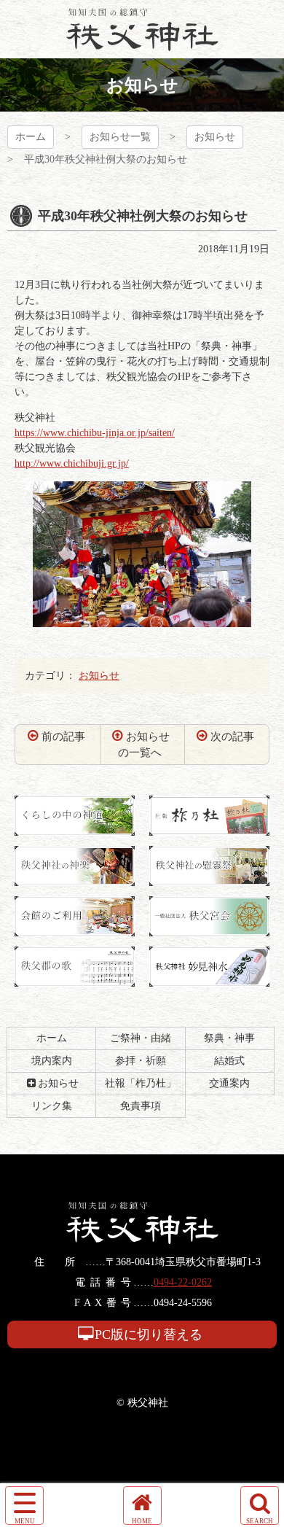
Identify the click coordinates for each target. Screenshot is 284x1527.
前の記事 (63, 736)
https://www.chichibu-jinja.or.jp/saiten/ (95, 432)
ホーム (30, 136)
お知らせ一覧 (120, 136)
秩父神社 (142, 29)
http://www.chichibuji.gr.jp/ (72, 463)
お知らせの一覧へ (144, 745)
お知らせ (214, 136)
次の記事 (232, 736)
